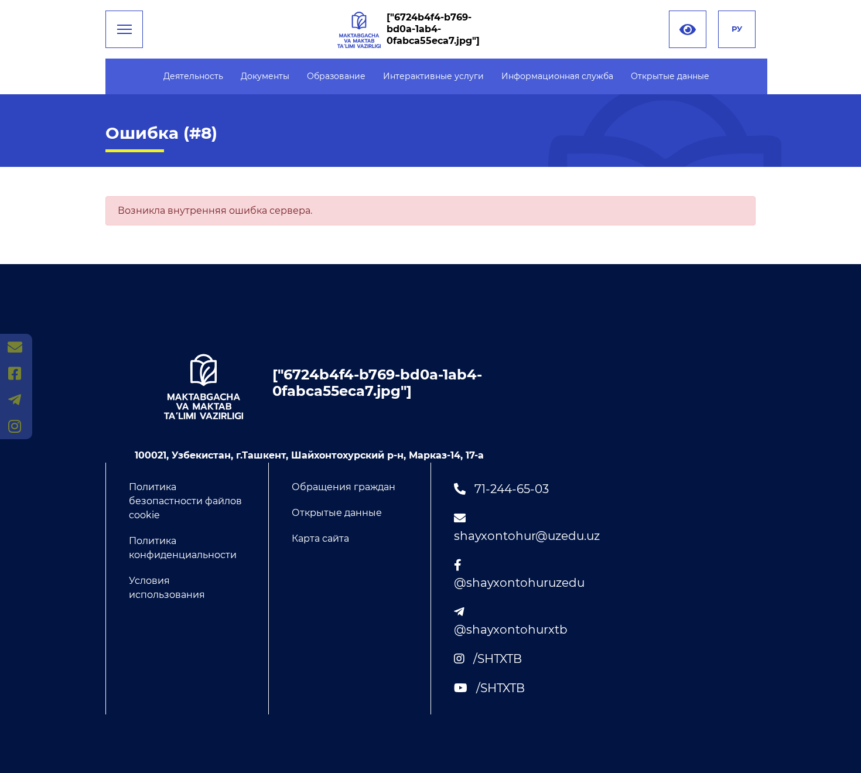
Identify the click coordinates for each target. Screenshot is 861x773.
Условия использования (167, 587)
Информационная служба (557, 76)
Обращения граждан (343, 486)
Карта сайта (320, 538)
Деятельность (193, 76)
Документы (265, 76)
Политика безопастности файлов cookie (185, 501)
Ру (737, 28)
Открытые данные (670, 76)
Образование (336, 76)
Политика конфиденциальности (183, 547)
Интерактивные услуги (433, 76)
